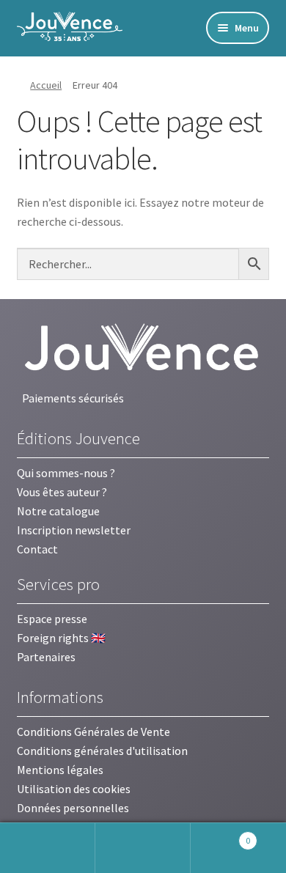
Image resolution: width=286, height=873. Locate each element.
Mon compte (47, 848)
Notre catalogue (58, 511)
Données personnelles (73, 807)
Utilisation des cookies (74, 788)
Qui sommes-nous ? (66, 472)
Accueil (46, 85)
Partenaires (46, 656)
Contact (37, 549)
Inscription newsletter (74, 530)
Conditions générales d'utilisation (102, 750)
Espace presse (52, 618)
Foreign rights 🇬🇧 (61, 637)
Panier (220, 835)
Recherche (143, 848)
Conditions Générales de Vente (93, 731)
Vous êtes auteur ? (62, 492)
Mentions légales (60, 769)
